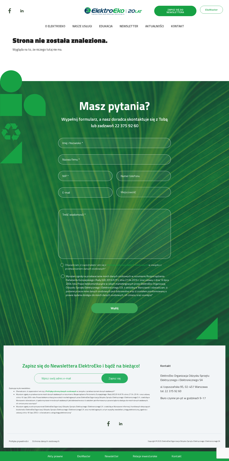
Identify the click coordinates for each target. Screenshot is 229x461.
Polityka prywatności (19, 441)
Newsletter (129, 26)
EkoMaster (83, 456)
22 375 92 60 (126, 125)
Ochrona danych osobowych (45, 441)
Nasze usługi (82, 26)
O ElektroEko (55, 26)
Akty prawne (55, 456)
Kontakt (177, 26)
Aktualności (154, 26)
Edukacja (106, 26)
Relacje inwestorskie (145, 456)
